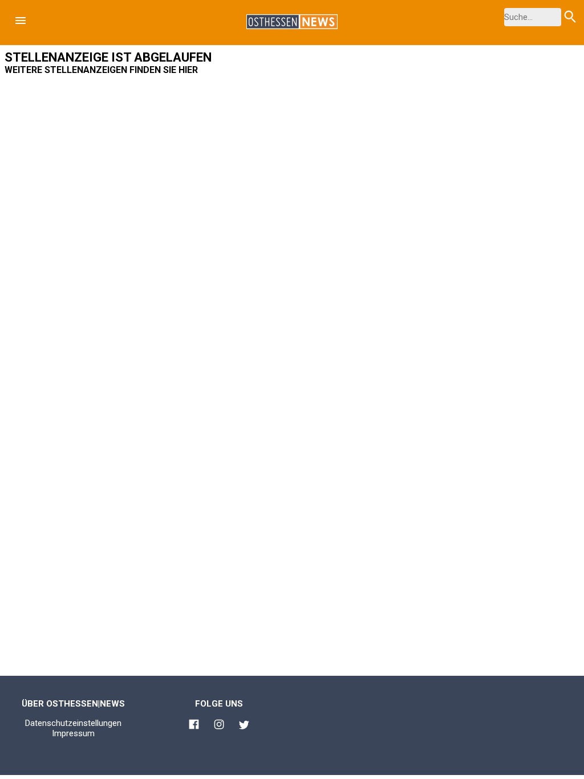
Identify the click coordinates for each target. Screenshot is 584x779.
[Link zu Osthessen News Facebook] (193, 726)
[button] (20, 20)
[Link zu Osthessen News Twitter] (244, 727)
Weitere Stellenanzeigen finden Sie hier (101, 69)
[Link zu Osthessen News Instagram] (219, 726)
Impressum (73, 733)
